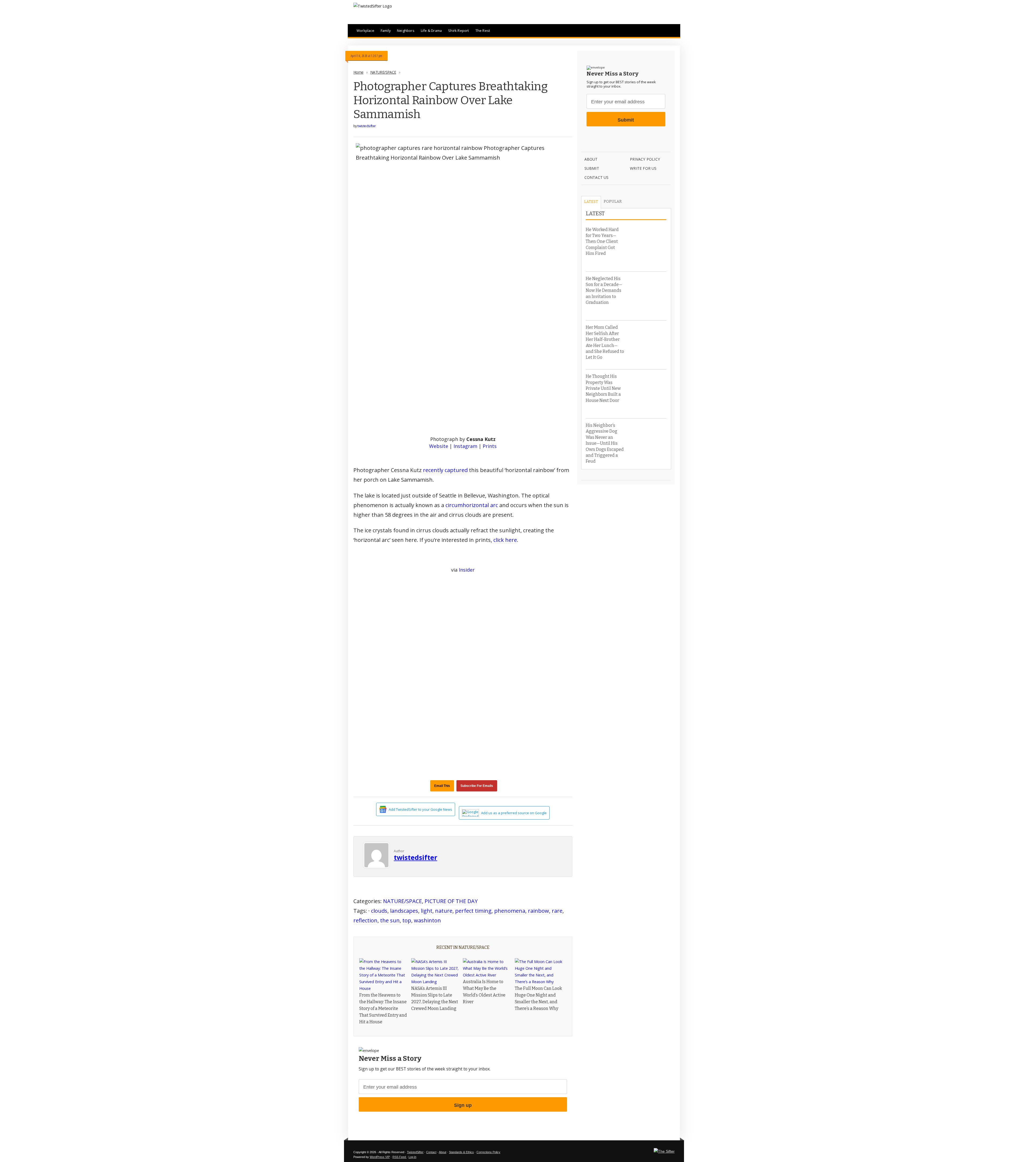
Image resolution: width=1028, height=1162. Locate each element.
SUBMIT (591, 168)
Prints (490, 446)
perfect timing (473, 910)
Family (386, 30)
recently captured (445, 470)
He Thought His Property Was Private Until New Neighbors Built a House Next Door (603, 388)
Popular (613, 201)
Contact (431, 1152)
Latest (591, 201)
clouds (379, 910)
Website (438, 446)
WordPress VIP (380, 1157)
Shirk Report (458, 30)
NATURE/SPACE (383, 72)
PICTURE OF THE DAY (451, 901)
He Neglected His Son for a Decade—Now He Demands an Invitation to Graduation (604, 290)
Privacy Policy (645, 159)
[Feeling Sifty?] (664, 1151)
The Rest (482, 30)
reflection (365, 920)
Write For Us (643, 168)
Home (358, 72)
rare (557, 910)
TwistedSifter (415, 1152)
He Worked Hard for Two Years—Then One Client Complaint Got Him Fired (602, 241)
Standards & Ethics (461, 1152)
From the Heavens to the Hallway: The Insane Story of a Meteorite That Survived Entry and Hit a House (383, 1008)
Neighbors (405, 30)
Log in (412, 1157)
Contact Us (596, 177)
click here (505, 540)
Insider (467, 570)
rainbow (538, 910)
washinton (427, 920)
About (591, 159)
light (426, 910)
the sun (390, 920)
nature (443, 910)
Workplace (365, 30)
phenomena (509, 910)
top (406, 920)
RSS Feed (399, 1157)
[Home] (372, 6)
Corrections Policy (488, 1152)
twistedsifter (366, 125)
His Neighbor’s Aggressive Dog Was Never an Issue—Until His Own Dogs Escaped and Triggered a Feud (605, 443)
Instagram (465, 446)
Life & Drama (431, 30)
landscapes (404, 910)
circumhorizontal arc (471, 505)
